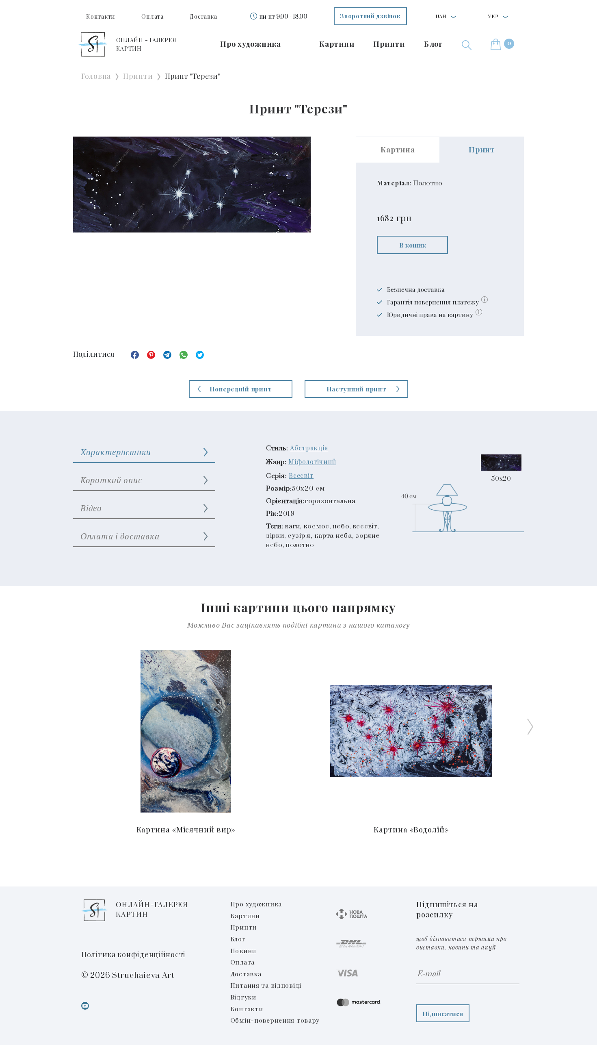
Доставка (203, 16)
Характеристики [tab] (115, 452)
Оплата (152, 16)
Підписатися (442, 1013)
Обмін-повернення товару (275, 1020)
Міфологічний (312, 461)
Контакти (100, 16)
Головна (96, 76)
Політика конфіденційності (133, 954)
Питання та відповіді (265, 985)
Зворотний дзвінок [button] (370, 16)
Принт (482, 149)
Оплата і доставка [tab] (119, 536)
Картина (398, 149)
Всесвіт (301, 475)
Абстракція (309, 447)
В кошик (412, 245)
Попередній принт (241, 389)
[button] (467, 44)
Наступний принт (357, 389)
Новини (243, 950)
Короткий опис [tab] (111, 480)
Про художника (250, 44)
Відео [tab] (91, 508)
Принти (388, 44)
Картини (336, 44)
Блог (433, 44)
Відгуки (243, 997)
